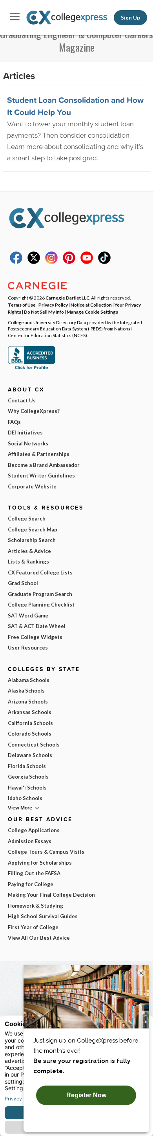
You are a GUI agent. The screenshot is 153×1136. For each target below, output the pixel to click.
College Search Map (32, 529)
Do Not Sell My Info (44, 311)
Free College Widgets (35, 637)
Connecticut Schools (34, 744)
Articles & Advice (29, 551)
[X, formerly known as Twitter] (34, 262)
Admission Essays (29, 841)
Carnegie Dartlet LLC (67, 297)
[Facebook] (16, 262)
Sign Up (130, 17)
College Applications (34, 830)
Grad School (23, 583)
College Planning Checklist (41, 604)
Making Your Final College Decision (51, 895)
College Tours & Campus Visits (46, 852)
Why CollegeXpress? (34, 411)
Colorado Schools (29, 733)
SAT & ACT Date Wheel (37, 626)
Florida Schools (27, 766)
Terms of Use (22, 304)
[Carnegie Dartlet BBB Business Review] (31, 368)
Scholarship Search (32, 540)
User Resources (28, 647)
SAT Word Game (28, 615)
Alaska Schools (26, 690)
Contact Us (22, 400)
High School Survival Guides (43, 916)
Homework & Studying (35, 906)
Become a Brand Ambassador (44, 465)
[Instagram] (51, 262)
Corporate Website (32, 486)
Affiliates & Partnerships (38, 454)
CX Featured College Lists (40, 572)
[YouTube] (86, 262)
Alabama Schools (28, 680)
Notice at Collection (91, 304)
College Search (27, 518)
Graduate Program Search (40, 594)
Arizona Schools (28, 701)
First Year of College (33, 927)
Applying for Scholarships (40, 863)
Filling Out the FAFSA (34, 873)
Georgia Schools (28, 776)
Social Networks (28, 443)
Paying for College (30, 884)
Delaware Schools (30, 755)
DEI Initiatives (25, 432)
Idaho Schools (25, 798)
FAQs (14, 422)
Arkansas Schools (29, 712)
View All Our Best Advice (39, 938)
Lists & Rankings (28, 561)
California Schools (30, 723)
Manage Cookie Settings (92, 311)
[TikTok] (104, 262)
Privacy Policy (53, 304)
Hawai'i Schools (27, 787)
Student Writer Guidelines (41, 475)
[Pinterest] (69, 262)
